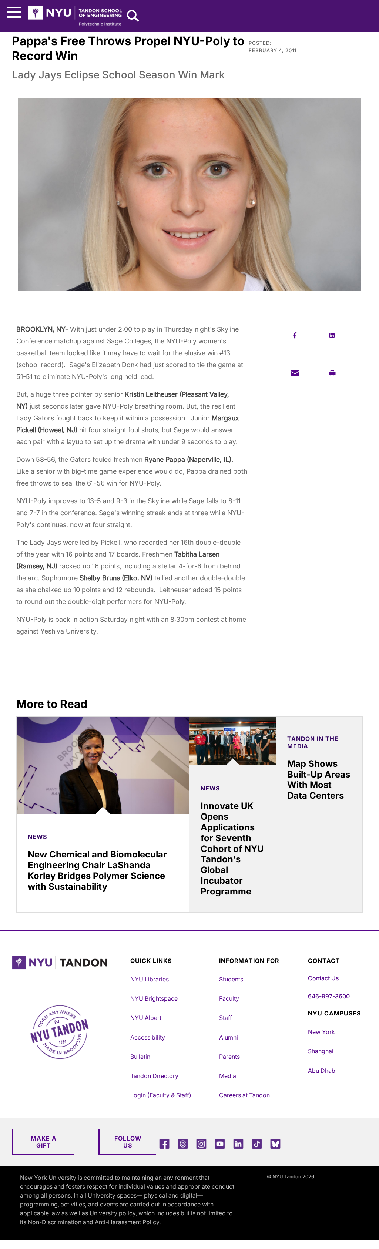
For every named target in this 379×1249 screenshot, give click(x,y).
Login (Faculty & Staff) (160, 1095)
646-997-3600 (329, 996)
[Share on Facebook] (294, 335)
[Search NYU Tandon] (133, 17)
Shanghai (320, 1051)
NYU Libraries (149, 979)
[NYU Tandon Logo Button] (69, 972)
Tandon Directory (154, 1076)
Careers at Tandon (244, 1095)
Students (231, 979)
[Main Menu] (14, 12)
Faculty (229, 998)
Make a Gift (44, 1142)
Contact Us (323, 978)
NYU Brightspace (154, 998)
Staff (225, 1017)
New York (321, 1031)
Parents (229, 1056)
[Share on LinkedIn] (332, 335)
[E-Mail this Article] (294, 373)
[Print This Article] (332, 373)
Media (227, 1076)
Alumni (228, 1037)
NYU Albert (145, 1017)
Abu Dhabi (322, 1070)
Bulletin (140, 1056)
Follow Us (127, 1142)
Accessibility (147, 1037)
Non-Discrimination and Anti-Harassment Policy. (94, 1222)
